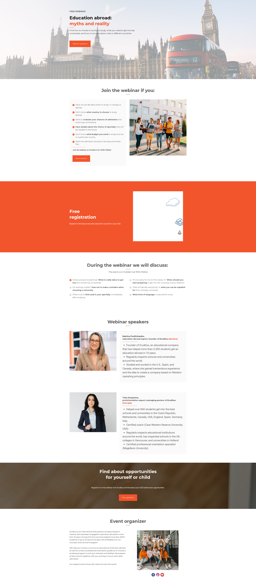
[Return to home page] (163, 12)
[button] (80, 44)
